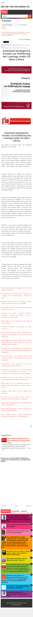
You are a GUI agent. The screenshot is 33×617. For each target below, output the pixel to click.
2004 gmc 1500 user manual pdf (15, 6)
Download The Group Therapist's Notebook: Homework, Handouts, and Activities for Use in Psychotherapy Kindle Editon (16, 315)
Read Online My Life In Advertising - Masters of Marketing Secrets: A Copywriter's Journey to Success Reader (16, 385)
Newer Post (4, 505)
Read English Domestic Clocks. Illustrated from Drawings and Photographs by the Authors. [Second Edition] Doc (16, 334)
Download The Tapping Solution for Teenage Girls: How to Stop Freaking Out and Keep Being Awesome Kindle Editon (16, 350)
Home (16, 505)
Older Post (28, 505)
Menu (5, 12)
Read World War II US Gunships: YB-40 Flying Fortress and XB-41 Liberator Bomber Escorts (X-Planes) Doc (16, 358)
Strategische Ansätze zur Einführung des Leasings (14, 47)
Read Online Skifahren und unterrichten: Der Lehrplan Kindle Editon (17, 594)
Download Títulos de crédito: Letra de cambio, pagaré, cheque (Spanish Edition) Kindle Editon (18, 553)
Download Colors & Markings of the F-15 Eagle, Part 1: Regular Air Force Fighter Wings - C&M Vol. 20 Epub (16, 295)
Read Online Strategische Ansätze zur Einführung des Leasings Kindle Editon (18, 440)
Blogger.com (19, 604)
